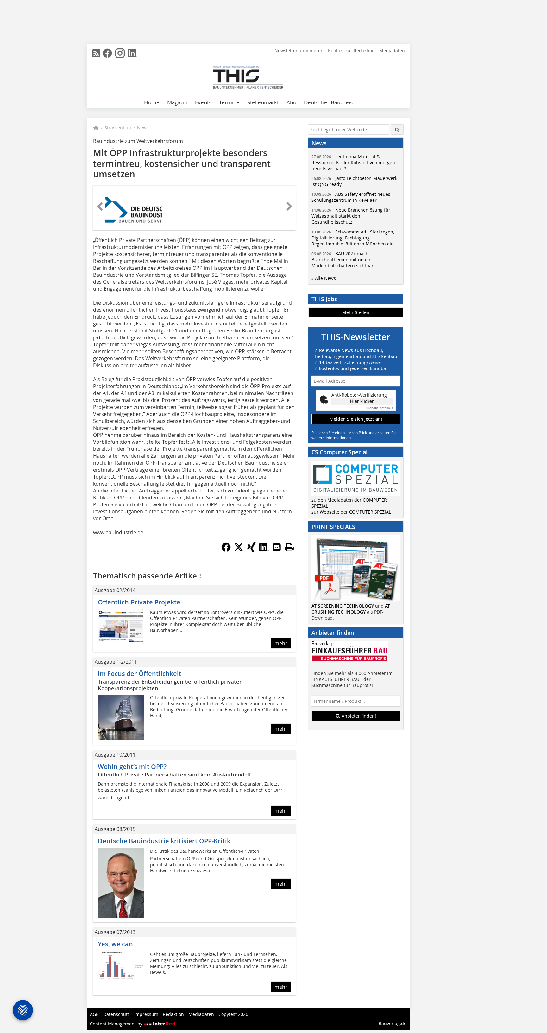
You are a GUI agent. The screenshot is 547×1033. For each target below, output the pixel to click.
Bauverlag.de (392, 1023)
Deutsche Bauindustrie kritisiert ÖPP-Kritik (164, 841)
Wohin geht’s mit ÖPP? (132, 766)
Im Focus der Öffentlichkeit (139, 673)
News (143, 128)
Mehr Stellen (355, 312)
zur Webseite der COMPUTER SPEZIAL (351, 512)
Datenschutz (116, 1014)
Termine (229, 102)
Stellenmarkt (263, 102)
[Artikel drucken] (289, 547)
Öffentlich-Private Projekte (139, 602)
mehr (280, 643)
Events (203, 102)
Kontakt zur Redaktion (351, 50)
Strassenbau (117, 128)
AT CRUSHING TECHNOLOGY (350, 609)
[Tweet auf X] (238, 550)
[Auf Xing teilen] (251, 550)
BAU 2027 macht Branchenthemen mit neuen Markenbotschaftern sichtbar (342, 260)
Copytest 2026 (233, 1014)
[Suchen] (397, 129)
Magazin (177, 102)
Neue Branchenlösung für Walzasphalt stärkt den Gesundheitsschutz (350, 216)
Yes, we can (115, 944)
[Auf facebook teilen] (226, 550)
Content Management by (117, 1024)
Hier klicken (362, 401)
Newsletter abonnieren (299, 50)
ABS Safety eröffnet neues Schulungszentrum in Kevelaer (350, 197)
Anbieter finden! (358, 716)
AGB (94, 1014)
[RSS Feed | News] (96, 53)
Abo (291, 102)
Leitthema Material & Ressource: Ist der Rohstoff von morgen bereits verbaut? (353, 162)
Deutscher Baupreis (328, 102)
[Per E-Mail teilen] (276, 547)
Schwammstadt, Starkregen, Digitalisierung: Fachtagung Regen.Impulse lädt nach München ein (352, 238)
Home (152, 102)
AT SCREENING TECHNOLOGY (342, 606)
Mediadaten (392, 50)
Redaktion (173, 1014)
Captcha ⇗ (379, 408)
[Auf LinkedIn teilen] (264, 550)
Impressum (146, 1014)
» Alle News (323, 278)
